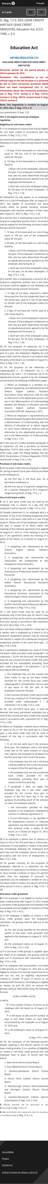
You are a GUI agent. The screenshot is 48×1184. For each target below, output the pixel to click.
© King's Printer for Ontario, (20, 1172)
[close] (41, 12)
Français (40, 3)
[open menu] (30, 12)
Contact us (7, 1165)
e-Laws (7, 12)
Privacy (5, 1158)
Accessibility (8, 1152)
